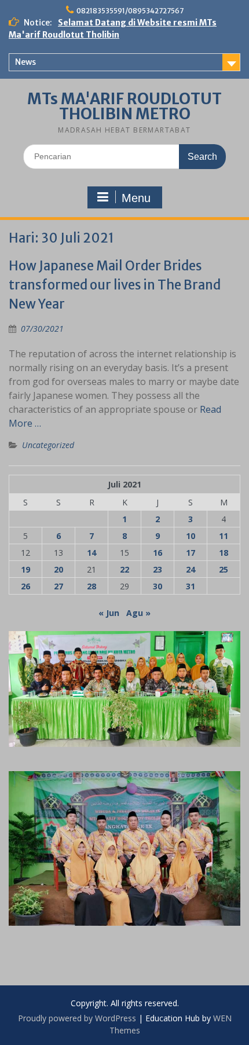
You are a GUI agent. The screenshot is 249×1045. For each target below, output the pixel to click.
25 (223, 569)
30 (157, 586)
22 (124, 569)
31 (190, 586)
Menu (136, 198)
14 (91, 552)
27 (58, 586)
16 (157, 552)
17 (190, 552)
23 (157, 569)
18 (223, 552)
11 (223, 535)
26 (25, 586)
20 (58, 569)
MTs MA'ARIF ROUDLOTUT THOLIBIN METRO (124, 106)
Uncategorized (48, 444)
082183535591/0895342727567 (130, 10)
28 (91, 586)
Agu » (138, 612)
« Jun (108, 612)
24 (190, 569)
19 (25, 569)
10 (190, 535)
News (25, 62)
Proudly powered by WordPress (77, 1018)
